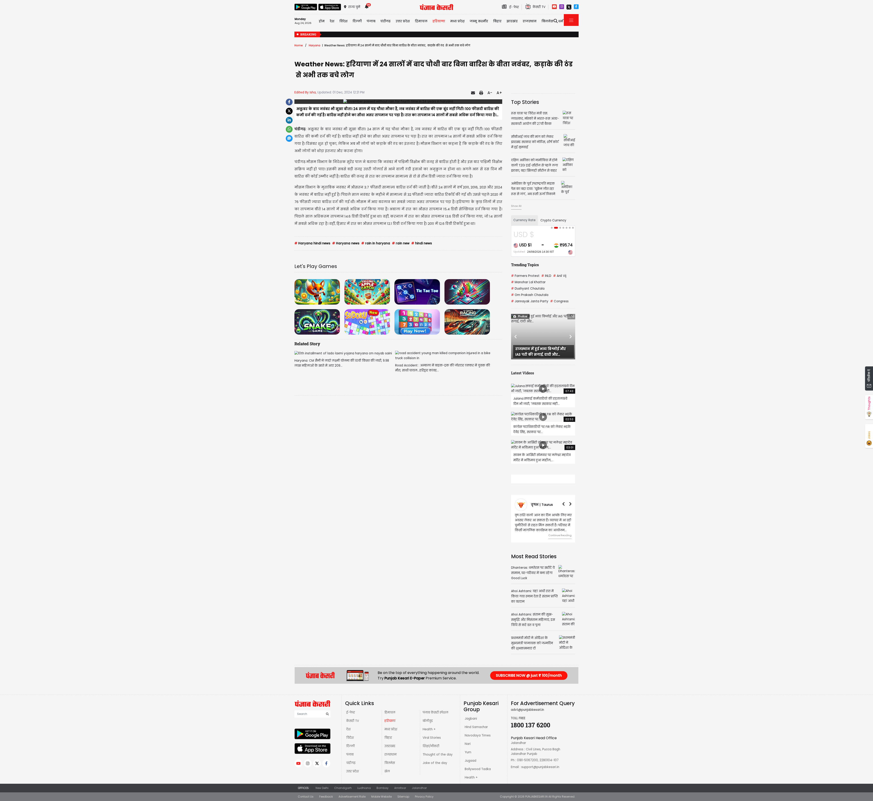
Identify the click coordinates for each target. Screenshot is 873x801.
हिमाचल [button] (421, 21)
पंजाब (350, 754)
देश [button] (332, 21)
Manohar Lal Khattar (528, 282)
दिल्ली (357, 21)
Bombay (382, 788)
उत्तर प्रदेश (403, 21)
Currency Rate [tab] (524, 220)
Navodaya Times (478, 735)
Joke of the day (435, 763)
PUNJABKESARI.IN (536, 796)
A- (489, 92)
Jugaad (470, 760)
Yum (468, 752)
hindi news (421, 243)
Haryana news (345, 243)
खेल (387, 771)
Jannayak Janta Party (529, 301)
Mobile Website (381, 796)
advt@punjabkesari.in (527, 710)
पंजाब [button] (371, 21)
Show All (516, 206)
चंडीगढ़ (350, 763)
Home (298, 45)
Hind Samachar (476, 727)
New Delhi (322, 788)
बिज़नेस (389, 763)
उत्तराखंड (389, 746)
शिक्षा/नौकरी (431, 746)
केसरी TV (352, 721)
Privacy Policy (424, 796)
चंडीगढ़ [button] (385, 21)
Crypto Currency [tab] (553, 220)
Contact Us (306, 796)
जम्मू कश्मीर (479, 21)
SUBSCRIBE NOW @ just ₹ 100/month (529, 675)
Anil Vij (559, 276)
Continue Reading (560, 535)
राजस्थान (390, 754)
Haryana (314, 45)
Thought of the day (438, 754)
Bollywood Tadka (478, 769)
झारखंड (512, 21)
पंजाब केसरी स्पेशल (435, 712)
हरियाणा (389, 721)
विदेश (350, 738)
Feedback (326, 796)
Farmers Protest (525, 276)
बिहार (497, 21)
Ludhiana (364, 788)
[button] (516, 336)
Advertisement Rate (352, 796)
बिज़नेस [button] (547, 21)
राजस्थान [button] (530, 21)
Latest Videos (522, 372)
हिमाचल (389, 712)
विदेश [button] (343, 21)
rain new (400, 243)
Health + (429, 729)
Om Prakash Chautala (529, 295)
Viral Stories (432, 738)
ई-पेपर (350, 712)
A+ (499, 92)
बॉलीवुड (428, 721)
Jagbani (471, 718)
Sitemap (403, 796)
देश (348, 729)
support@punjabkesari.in (540, 767)
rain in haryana (375, 243)
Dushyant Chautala (527, 288)
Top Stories (525, 102)
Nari (468, 744)
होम (322, 21)
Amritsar (400, 788)
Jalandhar (419, 788)
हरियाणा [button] (438, 21)
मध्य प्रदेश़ (457, 21)
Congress (559, 301)
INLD (546, 276)
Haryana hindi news (312, 243)
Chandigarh (343, 788)
